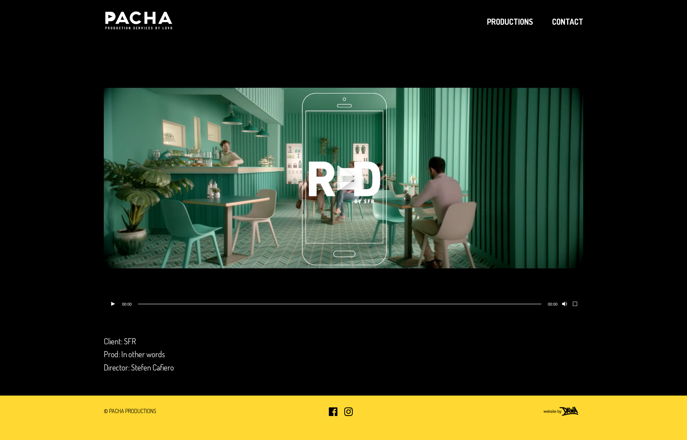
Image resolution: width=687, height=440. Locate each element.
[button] (343, 178)
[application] (343, 178)
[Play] (112, 304)
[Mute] (563, 304)
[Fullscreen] (575, 304)
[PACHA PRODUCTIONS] (139, 21)
